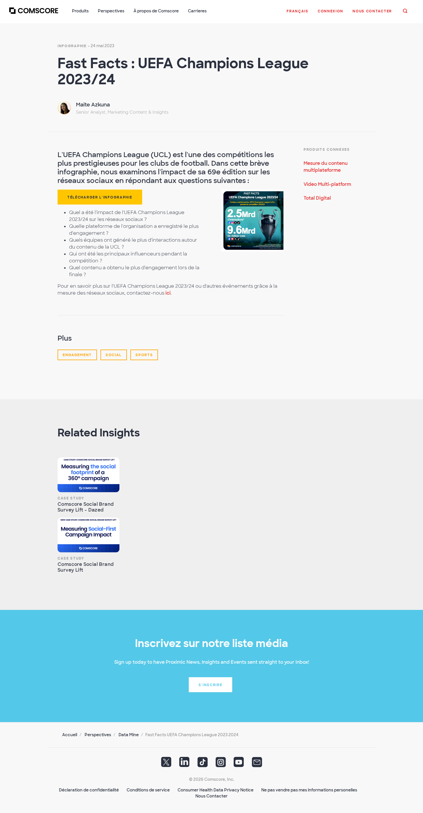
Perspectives (98, 734)
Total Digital (317, 198)
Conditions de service (148, 790)
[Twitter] (166, 764)
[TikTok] (202, 764)
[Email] (257, 764)
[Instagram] (221, 764)
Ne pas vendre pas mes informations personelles (309, 790)
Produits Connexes (327, 149)
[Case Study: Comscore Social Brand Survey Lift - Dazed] (88, 474)
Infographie (72, 46)
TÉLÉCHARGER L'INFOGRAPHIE (99, 197)
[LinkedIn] (184, 764)
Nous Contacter (211, 796)
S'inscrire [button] (210, 685)
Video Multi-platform (327, 184)
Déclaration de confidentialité (89, 790)
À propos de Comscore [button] (156, 11)
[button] (297, 14)
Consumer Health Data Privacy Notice (216, 790)
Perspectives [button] (111, 11)
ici (168, 293)
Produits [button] (80, 11)
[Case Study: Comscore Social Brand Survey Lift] (88, 535)
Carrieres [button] (197, 11)
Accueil (69, 734)
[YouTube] (239, 764)
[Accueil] (33, 14)
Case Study (71, 498)
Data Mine (129, 734)
